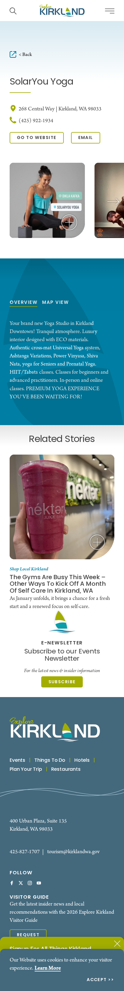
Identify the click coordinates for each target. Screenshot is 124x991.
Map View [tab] (55, 303)
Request (28, 935)
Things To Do (49, 760)
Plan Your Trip (26, 769)
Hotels (82, 760)
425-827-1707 (25, 851)
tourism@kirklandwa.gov (73, 851)
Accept (97, 980)
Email (85, 137)
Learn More (48, 968)
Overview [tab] (23, 303)
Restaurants (66, 769)
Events (17, 760)
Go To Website (37, 137)
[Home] (62, 10)
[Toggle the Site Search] (13, 10)
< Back (25, 54)
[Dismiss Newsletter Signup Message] (117, 943)
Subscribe (62, 682)
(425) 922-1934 (36, 120)
